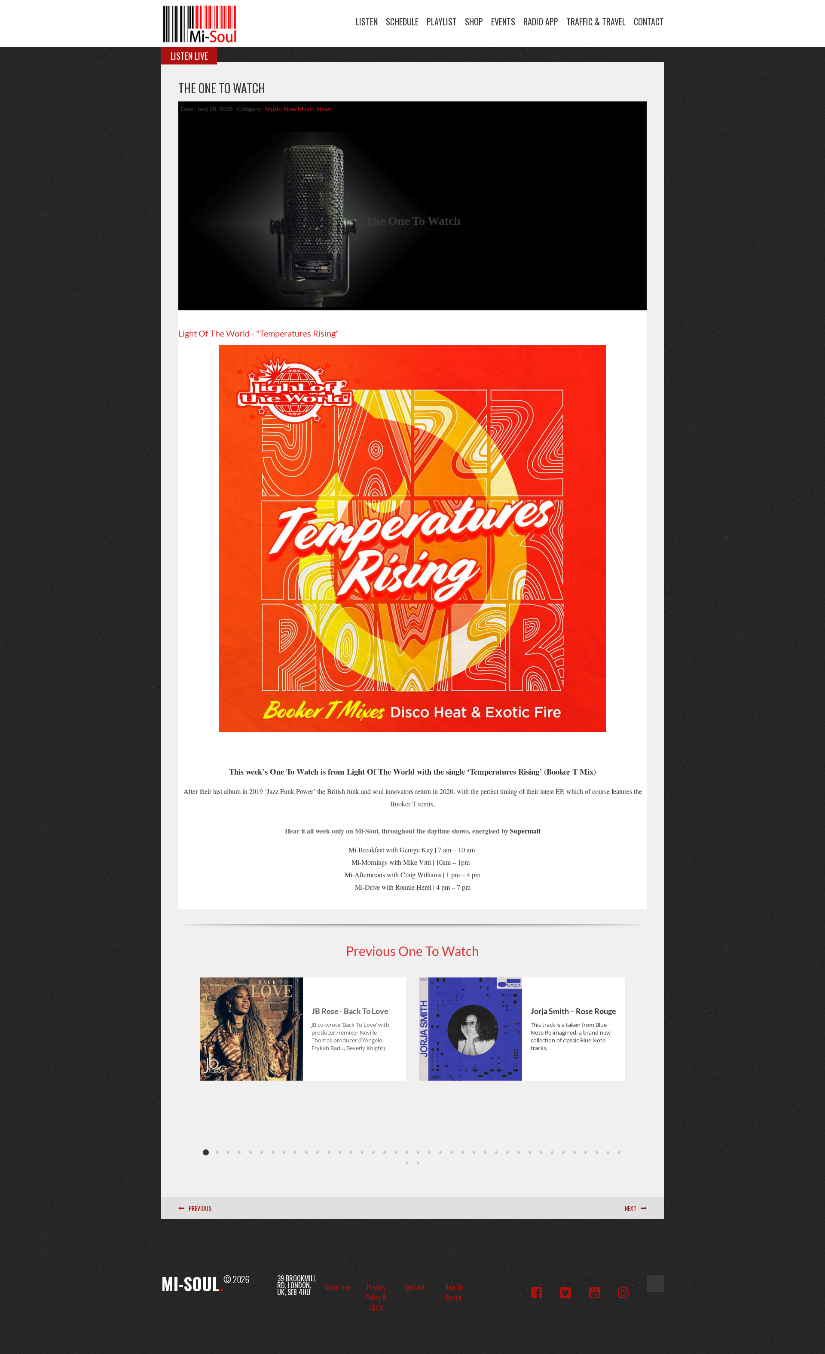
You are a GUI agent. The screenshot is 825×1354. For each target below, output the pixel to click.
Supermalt (525, 831)
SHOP (474, 21)
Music (273, 109)
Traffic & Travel (596, 21)
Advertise (337, 1287)
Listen (367, 21)
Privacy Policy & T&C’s (376, 1297)
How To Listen (453, 1292)
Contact (649, 21)
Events (503, 21)
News (324, 109)
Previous (200, 1208)
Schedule (402, 21)
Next (630, 1208)
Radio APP (540, 21)
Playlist (442, 21)
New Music (299, 109)
